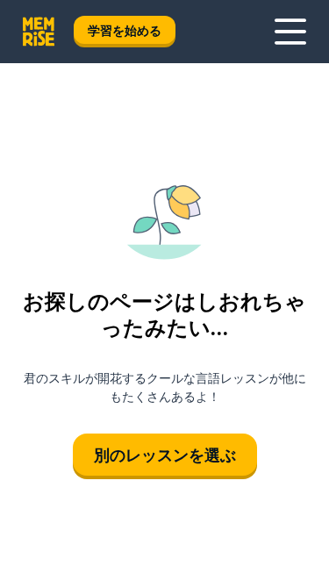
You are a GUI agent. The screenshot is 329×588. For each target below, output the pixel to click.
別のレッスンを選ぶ (165, 454)
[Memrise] (39, 32)
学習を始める (124, 30)
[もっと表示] (290, 32)
